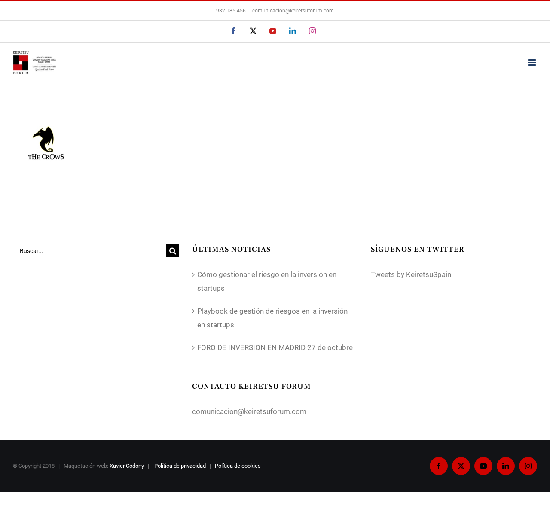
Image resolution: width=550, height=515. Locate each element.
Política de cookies (238, 466)
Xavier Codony (127, 466)
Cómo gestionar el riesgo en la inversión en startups (266, 281)
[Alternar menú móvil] (532, 62)
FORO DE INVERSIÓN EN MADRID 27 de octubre (275, 347)
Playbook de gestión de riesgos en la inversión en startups (272, 318)
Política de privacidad (180, 466)
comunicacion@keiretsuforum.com (293, 11)
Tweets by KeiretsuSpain (411, 274)
